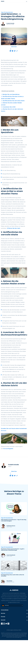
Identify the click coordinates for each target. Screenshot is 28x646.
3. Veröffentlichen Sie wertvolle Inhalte (12, 100)
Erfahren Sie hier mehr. (13, 228)
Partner (3, 616)
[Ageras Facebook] (2, 624)
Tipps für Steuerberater (7, 12)
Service (3, 613)
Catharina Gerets (10, 525)
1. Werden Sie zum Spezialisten (10, 94)
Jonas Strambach (10, 555)
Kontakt (3, 620)
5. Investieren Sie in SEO (8, 107)
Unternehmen (4, 610)
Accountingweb (8, 448)
